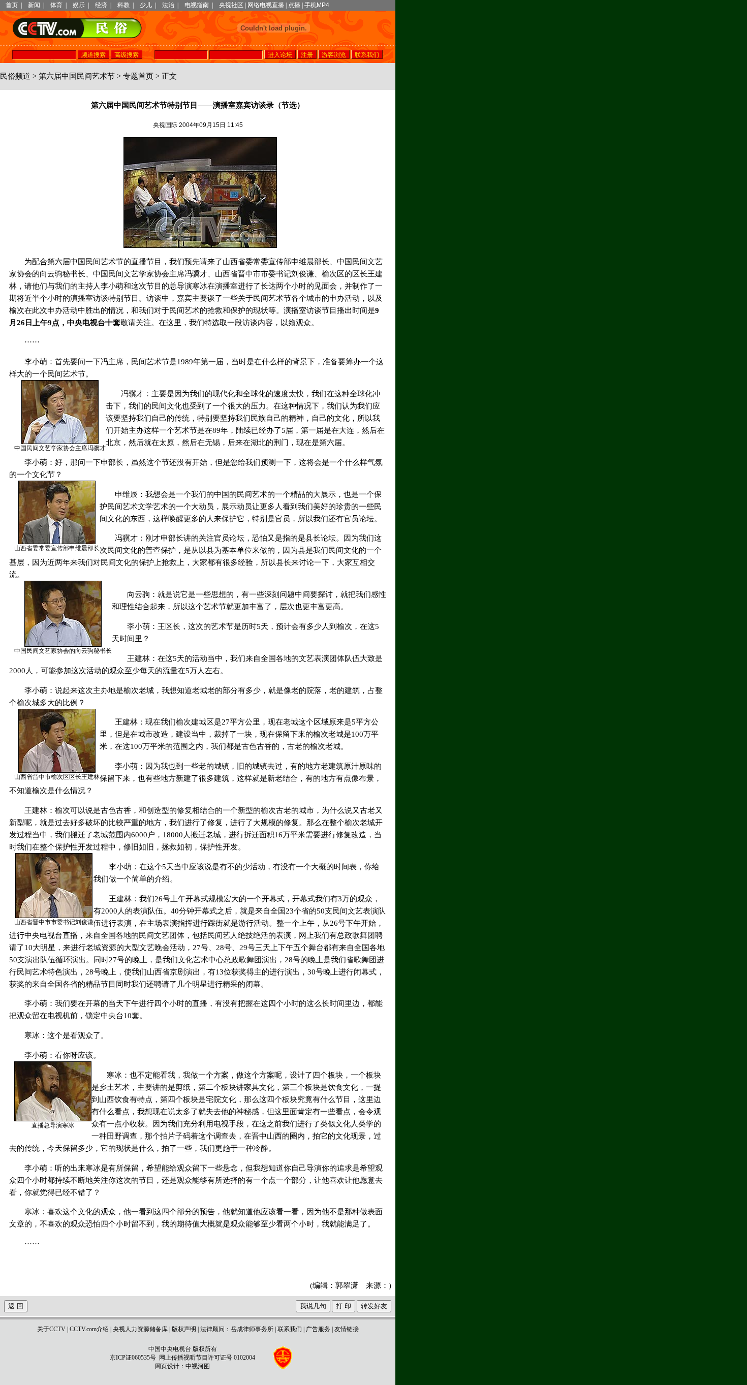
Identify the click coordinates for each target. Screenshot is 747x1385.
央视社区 (231, 5)
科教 (123, 5)
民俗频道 (15, 76)
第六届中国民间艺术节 (77, 76)
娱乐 (79, 5)
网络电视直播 (265, 5)
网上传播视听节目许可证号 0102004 (207, 1357)
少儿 (146, 5)
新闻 (34, 5)
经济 (101, 5)
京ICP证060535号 (133, 1357)
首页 (12, 5)
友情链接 (346, 1329)
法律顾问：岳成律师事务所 (236, 1329)
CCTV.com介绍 (89, 1329)
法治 (168, 5)
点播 (294, 5)
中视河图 (197, 1366)
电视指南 (196, 5)
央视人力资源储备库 (140, 1329)
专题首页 (138, 76)
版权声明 (184, 1329)
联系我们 (289, 1329)
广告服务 (318, 1329)
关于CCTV (51, 1329)
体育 (56, 5)
